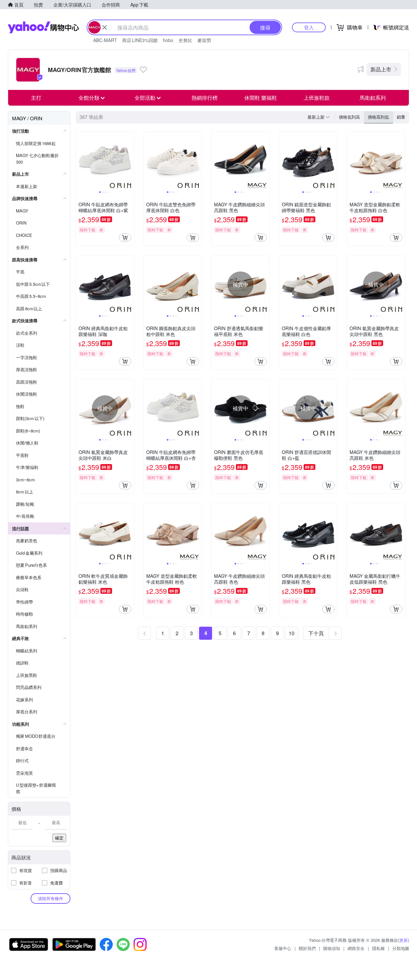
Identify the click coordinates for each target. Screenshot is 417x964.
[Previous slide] (80, 161)
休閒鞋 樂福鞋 (260, 97)
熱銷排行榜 (205, 97)
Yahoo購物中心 (43, 27)
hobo (168, 40)
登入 (309, 27)
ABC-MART (105, 40)
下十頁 (316, 633)
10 (292, 633)
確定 (59, 838)
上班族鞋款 (317, 97)
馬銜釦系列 (373, 97)
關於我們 (307, 948)
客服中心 (282, 948)
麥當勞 (204, 40)
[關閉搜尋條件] (104, 27)
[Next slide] (129, 161)
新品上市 (380, 69)
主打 (36, 97)
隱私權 (378, 948)
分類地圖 (400, 948)
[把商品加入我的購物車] (125, 237)
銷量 (401, 117)
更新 (403, 940)
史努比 (185, 40)
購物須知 (331, 948)
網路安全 (356, 948)
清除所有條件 (50, 898)
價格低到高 (349, 117)
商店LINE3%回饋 (140, 40)
